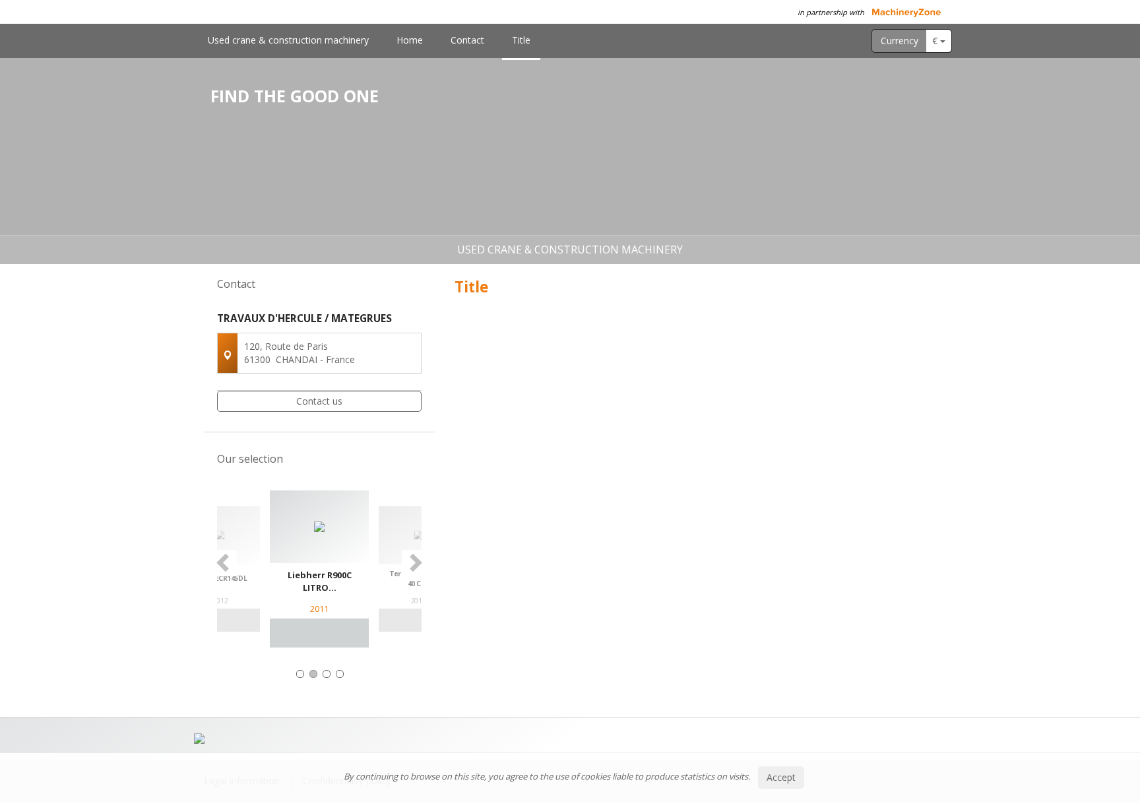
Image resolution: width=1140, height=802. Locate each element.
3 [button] (327, 674)
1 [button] (300, 674)
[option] (319, 569)
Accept (781, 777)
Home (409, 40)
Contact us (319, 401)
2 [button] (313, 674)
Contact (467, 40)
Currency (899, 40)
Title (521, 40)
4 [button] (340, 674)
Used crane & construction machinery (288, 40)
